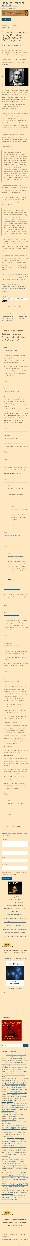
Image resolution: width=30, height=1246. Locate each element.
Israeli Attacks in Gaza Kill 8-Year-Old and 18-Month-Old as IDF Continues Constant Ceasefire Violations (15, 1192)
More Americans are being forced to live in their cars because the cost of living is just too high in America (14, 1134)
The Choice (10, 1158)
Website (4, 864)
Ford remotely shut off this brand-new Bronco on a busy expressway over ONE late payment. (15, 1179)
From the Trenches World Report (13, 4)
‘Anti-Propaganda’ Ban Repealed (15, 932)
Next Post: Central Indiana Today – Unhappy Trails (23, 316)
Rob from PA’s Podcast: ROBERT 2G (15, 918)
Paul (20, 306)
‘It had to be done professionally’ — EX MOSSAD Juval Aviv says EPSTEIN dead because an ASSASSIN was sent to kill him (14, 1161)
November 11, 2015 (11, 25)
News (9, 27)
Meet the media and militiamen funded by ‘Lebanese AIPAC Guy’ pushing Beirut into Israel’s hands (14, 1129)
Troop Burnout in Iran (11, 1112)
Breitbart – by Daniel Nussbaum (11, 45)
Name (3, 850)
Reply (5, 381)
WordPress (12, 1239)
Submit (25, 1045)
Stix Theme (24, 1239)
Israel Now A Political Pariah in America (16, 1125)
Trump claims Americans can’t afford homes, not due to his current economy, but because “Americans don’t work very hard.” (14, 1085)
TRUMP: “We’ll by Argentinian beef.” (16, 1055)
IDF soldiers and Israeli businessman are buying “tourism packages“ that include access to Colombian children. (15, 1109)
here (20, 277)
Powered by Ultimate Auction (22, 1245)
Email (3, 857)
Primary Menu (6, 19)
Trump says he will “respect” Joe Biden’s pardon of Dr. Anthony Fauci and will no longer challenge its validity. (15, 1197)
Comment (5, 839)
